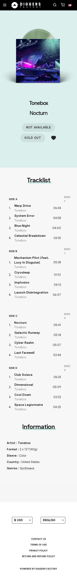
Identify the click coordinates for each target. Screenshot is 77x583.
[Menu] (4, 5)
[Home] (25, 5)
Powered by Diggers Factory (38, 568)
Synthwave (27, 468)
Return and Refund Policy (38, 556)
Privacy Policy (38, 550)
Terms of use (38, 544)
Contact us (38, 538)
